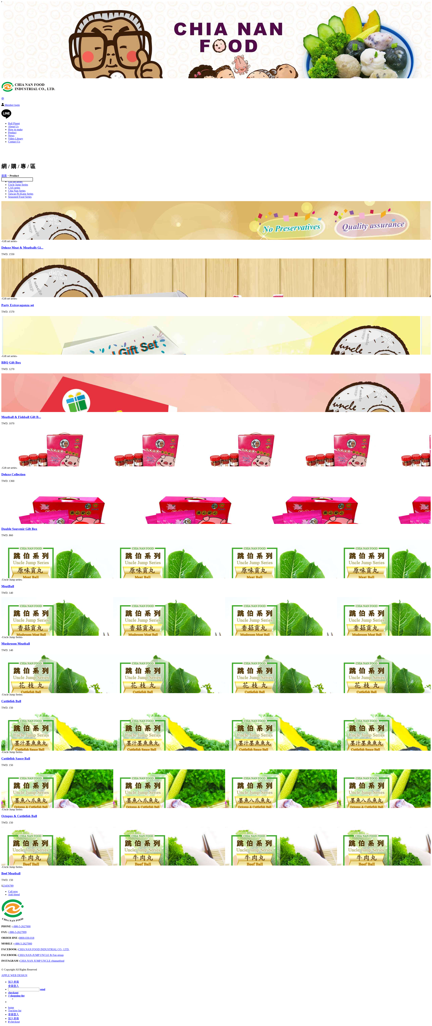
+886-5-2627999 (17, 932)
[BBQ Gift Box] (20, 353)
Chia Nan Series (16, 190)
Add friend (14, 894)
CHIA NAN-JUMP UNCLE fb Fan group (41, 955)
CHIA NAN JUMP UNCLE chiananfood (42, 960)
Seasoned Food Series (20, 196)
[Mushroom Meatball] (20, 634)
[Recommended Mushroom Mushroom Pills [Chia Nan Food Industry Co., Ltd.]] (28, 90)
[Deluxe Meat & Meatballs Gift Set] (20, 238)
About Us (13, 126)
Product (12, 132)
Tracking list (14, 1010)
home (11, 1007)
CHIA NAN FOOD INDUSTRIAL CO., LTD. (43, 949)
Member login (12, 105)
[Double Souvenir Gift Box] (20, 522)
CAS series (14, 187)
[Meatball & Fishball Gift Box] (20, 410)
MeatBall (7, 586)
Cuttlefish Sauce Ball (15, 758)
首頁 (4, 175)
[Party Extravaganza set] (20, 295)
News (11, 135)
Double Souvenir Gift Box (19, 529)
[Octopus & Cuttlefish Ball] (20, 806)
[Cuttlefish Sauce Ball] (20, 749)
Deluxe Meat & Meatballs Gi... (22, 247)
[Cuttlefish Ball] (20, 691)
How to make (15, 129)
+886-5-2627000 (21, 926)
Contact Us (14, 141)
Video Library (15, 138)
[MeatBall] (20, 576)
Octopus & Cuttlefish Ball (19, 816)
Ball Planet (14, 123)
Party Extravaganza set (17, 305)
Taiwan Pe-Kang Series (20, 193)
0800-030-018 (26, 937)
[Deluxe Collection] (20, 464)
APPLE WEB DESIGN (14, 975)
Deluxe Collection (13, 474)
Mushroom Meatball (15, 643)
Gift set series (15, 181)
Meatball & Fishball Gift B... (21, 417)
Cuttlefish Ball (11, 701)
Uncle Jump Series (18, 184)
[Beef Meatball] (20, 864)
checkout (14, 1021)
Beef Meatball (10, 873)
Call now (13, 891)
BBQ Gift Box (11, 362)
